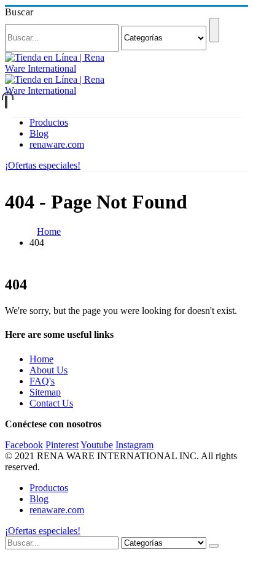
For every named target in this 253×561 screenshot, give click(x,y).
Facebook (24, 445)
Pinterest (62, 445)
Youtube (96, 445)
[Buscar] (214, 30)
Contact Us (51, 403)
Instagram (134, 445)
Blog (39, 133)
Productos (48, 122)
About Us (48, 370)
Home (41, 359)
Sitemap (45, 392)
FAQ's (42, 381)
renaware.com (56, 144)
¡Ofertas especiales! (42, 165)
